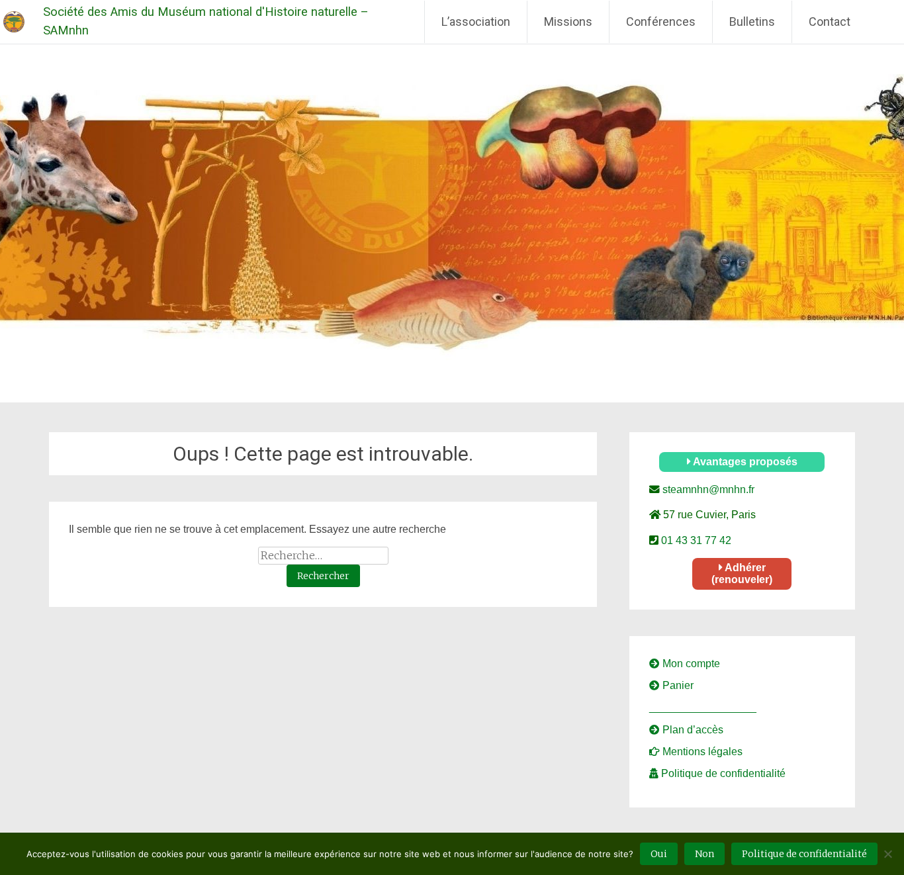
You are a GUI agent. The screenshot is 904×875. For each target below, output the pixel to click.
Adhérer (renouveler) (741, 573)
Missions (568, 21)
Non (704, 854)
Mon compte (690, 663)
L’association (475, 21)
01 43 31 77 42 (694, 540)
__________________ (702, 707)
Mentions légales (701, 751)
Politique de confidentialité (722, 773)
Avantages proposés (744, 461)
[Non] (887, 853)
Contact (829, 21)
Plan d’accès (691, 729)
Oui (659, 854)
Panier (677, 685)
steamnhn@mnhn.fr (707, 489)
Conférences (661, 21)
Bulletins (752, 21)
